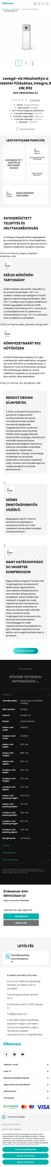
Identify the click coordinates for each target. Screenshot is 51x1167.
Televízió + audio (11, 1064)
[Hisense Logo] (16, 3)
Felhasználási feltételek (11, 1129)
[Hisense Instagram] (14, 1054)
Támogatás (9, 1098)
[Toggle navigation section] (48, 1065)
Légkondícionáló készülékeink (17, 1084)
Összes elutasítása (26, 1155)
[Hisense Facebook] (6, 1054)
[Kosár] (39, 3)
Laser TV (7, 1071)
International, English (16, 1117)
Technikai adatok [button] (10, 860)
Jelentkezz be (21, 916)
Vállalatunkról (10, 1091)
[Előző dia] (4, 37)
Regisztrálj (21, 923)
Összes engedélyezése (25, 1149)
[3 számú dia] (33, 63)
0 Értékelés (34, 100)
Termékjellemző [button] (9, 852)
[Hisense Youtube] (22, 1054)
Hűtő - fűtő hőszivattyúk (30, 9)
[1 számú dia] (18, 63)
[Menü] (47, 3)
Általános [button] (6, 695)
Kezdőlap (5, 9)
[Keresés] (43, 3)
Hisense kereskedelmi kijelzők (16, 1078)
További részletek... (26, 650)
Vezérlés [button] (6, 845)
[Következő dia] (47, 37)
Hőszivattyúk (15, 9)
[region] (25, 37)
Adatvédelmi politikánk (11, 1124)
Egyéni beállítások (25, 1162)
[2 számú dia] (25, 63)
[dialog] (25, 1149)
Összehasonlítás (27, 129)
